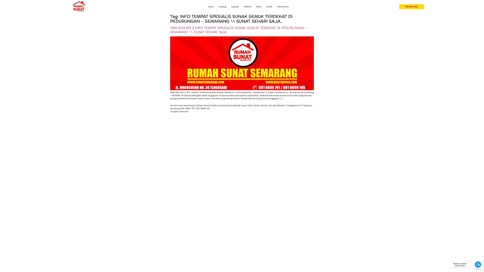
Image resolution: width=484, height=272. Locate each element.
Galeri (258, 6)
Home (211, 6)
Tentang (222, 6)
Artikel (269, 6)
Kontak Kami (283, 6)
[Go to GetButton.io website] (478, 269)
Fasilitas (247, 6)
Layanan (235, 6)
